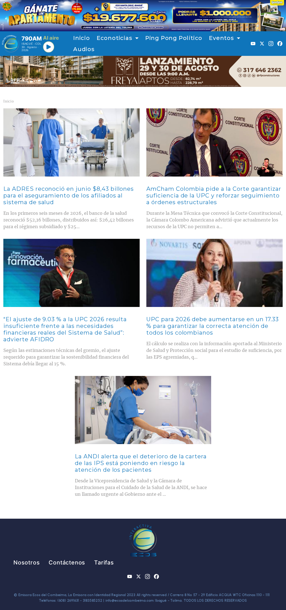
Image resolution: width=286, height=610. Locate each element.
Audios (84, 49)
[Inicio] (10, 43)
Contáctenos (67, 562)
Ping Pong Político (173, 38)
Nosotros (26, 562)
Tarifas (104, 562)
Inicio (81, 38)
